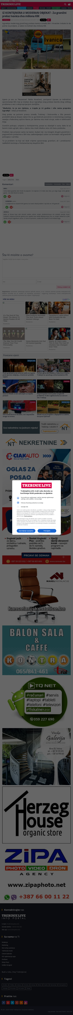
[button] (36, 506)
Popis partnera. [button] (28, 516)
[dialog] (36, 507)
